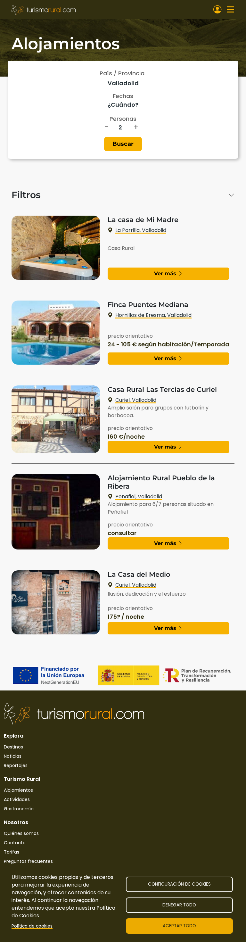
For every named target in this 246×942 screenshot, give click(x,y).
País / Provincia (122, 73)
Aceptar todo (179, 926)
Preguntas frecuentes (28, 861)
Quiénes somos (21, 833)
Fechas (123, 96)
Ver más (166, 273)
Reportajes (16, 765)
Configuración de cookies (179, 884)
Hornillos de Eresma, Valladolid (153, 315)
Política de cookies (32, 926)
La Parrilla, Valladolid (140, 230)
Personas (123, 119)
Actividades (17, 799)
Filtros (26, 195)
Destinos (13, 747)
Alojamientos (18, 790)
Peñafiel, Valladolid (138, 496)
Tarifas (11, 852)
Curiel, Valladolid (135, 400)
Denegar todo (179, 905)
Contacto (15, 842)
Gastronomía (19, 809)
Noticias (12, 756)
